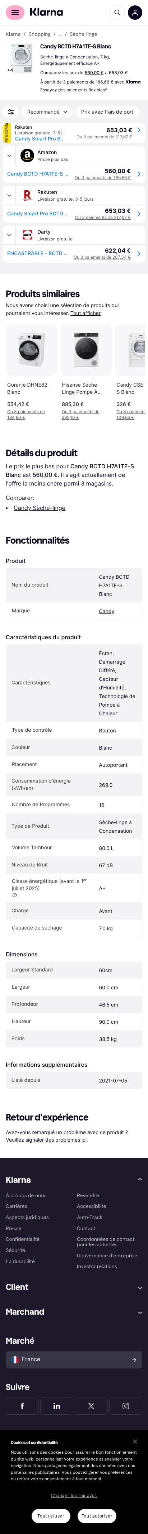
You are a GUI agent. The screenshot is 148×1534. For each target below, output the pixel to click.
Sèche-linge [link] (83, 34)
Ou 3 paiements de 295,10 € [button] (81, 414)
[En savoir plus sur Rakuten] (9, 195)
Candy (107, 611)
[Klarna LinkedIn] (56, 1406)
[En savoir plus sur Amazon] (9, 155)
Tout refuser (50, 1516)
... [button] (60, 34)
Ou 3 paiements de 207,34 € (102, 257)
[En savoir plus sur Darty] (9, 235)
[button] (21, 59)
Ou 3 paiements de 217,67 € (104, 136)
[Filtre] (11, 112)
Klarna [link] (13, 34)
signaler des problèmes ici (56, 1140)
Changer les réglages (74, 1495)
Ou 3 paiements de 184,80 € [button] (26, 414)
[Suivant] (132, 371)
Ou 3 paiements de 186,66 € (103, 177)
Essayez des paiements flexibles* (73, 89)
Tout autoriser (97, 1516)
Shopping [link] (40, 34)
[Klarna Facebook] (22, 1406)
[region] (74, 1482)
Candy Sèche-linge (39, 507)
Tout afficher (85, 313)
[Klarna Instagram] (125, 1406)
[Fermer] (135, 1441)
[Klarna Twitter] (91, 1406)
